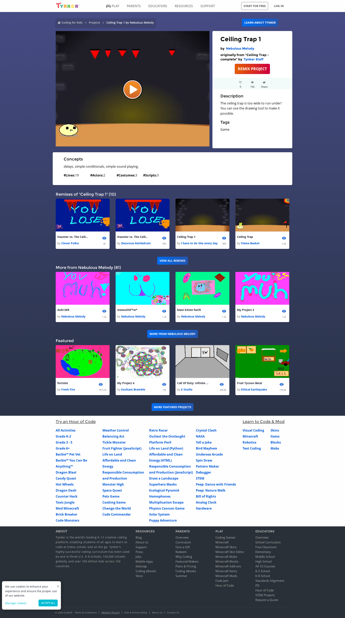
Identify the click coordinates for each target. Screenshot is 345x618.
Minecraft (250, 436)
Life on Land (112, 454)
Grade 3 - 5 (64, 442)
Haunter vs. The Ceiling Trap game (133, 237)
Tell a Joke (204, 442)
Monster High (113, 484)
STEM (200, 478)
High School (263, 561)
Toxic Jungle (65, 502)
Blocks (276, 442)
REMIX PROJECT (252, 68)
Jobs (138, 557)
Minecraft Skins (226, 547)
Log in (279, 6)
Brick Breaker (66, 514)
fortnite (62, 383)
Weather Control (115, 430)
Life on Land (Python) (166, 448)
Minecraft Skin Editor (229, 552)
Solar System (159, 514)
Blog (139, 537)
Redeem (181, 552)
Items (275, 436)
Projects (94, 22)
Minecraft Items (226, 571)
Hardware (204, 508)
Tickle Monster (114, 442)
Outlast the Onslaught (167, 436)
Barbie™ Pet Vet (68, 454)
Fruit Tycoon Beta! (249, 383)
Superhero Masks (163, 484)
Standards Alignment (269, 581)
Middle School (265, 557)
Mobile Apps (144, 561)
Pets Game (110, 496)
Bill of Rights (206, 496)
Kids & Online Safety (136, 612)
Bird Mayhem (206, 448)
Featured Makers (187, 561)
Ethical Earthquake (254, 389)
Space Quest (112, 490)
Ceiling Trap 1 (186, 237)
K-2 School (262, 571)
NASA (200, 436)
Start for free (255, 6)
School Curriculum (268, 542)
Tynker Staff (253, 59)
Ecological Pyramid (164, 490)
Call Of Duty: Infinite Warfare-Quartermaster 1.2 (193, 383)
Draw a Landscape (163, 478)
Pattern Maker (207, 466)
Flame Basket (250, 243)
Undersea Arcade (209, 454)
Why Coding (183, 557)
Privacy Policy (110, 612)
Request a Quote (266, 600)
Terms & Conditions (86, 612)
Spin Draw (204, 460)
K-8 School (262, 576)
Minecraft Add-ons (228, 566)
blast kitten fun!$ (189, 310)
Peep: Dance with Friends (216, 484)
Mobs (275, 448)
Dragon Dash (66, 490)
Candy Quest (66, 478)
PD (257, 585)
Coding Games (225, 537)
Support (141, 547)
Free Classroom (266, 547)
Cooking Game (114, 502)
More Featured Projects (172, 407)
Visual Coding (253, 430)
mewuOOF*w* (127, 310)
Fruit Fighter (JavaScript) (121, 448)
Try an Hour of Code (76, 421)
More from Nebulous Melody (172, 334)
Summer (181, 576)
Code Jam (221, 581)
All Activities (65, 430)
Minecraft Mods (226, 576)
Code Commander (116, 514)
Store (139, 576)
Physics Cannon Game (166, 508)
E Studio (186, 389)
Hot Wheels (65, 484)
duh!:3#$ (63, 310)
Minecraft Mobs (226, 557)
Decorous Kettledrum (136, 243)
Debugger (203, 472)
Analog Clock (206, 502)
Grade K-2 (63, 436)
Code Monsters (67, 520)
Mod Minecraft (67, 508)
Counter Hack (66, 496)
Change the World (116, 508)
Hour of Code (224, 585)
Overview (182, 537)
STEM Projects (265, 595)
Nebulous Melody (240, 48)
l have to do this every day (199, 243)
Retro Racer (158, 430)
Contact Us (173, 612)
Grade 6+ (63, 448)
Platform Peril (160, 442)
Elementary (263, 552)
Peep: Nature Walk (210, 490)
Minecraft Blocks (226, 561)
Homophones (160, 496)
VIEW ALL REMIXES (172, 260)
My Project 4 (125, 383)
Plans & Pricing (185, 566)
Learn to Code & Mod (264, 421)
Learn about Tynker (260, 22)
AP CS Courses (265, 566)
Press (139, 552)
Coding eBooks (146, 571)
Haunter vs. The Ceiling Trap (73, 237)
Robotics (249, 442)
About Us (142, 542)
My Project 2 (245, 310)
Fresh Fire (68, 389)
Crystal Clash (206, 430)
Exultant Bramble (133, 389)
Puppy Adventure (163, 520)
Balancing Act (113, 436)
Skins (275, 430)
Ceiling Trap (245, 237)
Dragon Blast (66, 472)
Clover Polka (70, 243)
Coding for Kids (71, 22)
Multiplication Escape (166, 502)
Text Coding (252, 448)
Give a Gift (182, 547)
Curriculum (183, 542)
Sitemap (141, 566)
